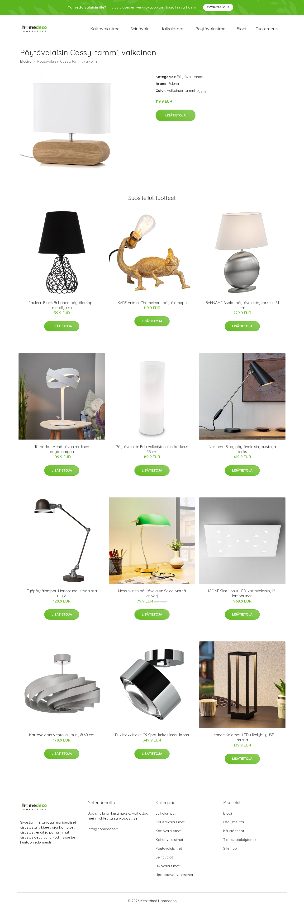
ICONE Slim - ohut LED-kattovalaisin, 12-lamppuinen (242, 593)
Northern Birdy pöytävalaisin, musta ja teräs (242, 449)
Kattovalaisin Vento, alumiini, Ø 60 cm (61, 735)
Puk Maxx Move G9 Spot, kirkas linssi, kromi (152, 735)
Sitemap (230, 848)
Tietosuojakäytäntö (239, 839)
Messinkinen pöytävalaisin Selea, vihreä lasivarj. (152, 593)
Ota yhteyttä (233, 822)
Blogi (241, 29)
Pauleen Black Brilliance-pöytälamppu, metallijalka (61, 305)
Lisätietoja (175, 115)
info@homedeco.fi (103, 829)
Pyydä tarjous (218, 7)
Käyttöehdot (233, 831)
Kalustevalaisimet (170, 822)
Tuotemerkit (267, 29)
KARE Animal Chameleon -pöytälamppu (152, 302)
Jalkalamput (173, 29)
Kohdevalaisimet (169, 839)
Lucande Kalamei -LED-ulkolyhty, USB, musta (242, 737)
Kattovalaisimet (105, 29)
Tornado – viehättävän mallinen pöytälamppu (61, 449)
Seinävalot (140, 29)
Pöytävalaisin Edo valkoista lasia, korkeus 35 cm (152, 449)
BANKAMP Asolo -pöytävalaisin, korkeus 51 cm (242, 305)
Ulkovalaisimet (168, 866)
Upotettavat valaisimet (174, 874)
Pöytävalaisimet (211, 29)
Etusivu (26, 61)
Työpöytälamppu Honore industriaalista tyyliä (62, 593)
